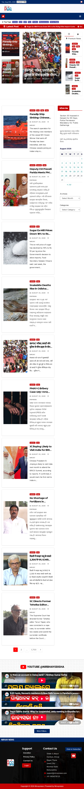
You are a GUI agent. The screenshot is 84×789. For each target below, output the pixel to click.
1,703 (33, 650)
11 (66, 167)
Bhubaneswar (43, 22)
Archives (63, 194)
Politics (35, 22)
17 (62, 171)
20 (74, 171)
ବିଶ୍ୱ (15, 35)
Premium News (74, 38)
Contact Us (27, 760)
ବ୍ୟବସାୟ (12, 62)
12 (70, 167)
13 (74, 167)
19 (70, 171)
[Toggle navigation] (80, 16)
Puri (29, 22)
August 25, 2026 (11, 48)
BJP (25, 22)
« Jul (69, 184)
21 (78, 171)
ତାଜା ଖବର (5, 35)
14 (78, 167)
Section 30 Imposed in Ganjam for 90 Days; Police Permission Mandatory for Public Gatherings (69, 120)
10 (62, 167)
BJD (20, 22)
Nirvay (7, 51)
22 (82, 171)
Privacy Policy (29, 757)
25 (66, 176)
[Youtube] (73, 755)
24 (62, 176)
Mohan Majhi (54, 22)
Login (26, 765)
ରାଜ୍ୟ (4, 38)
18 (66, 171)
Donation (27, 753)
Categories (64, 205)
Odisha (15, 22)
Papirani (7, 79)
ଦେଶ (11, 35)
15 (82, 167)
